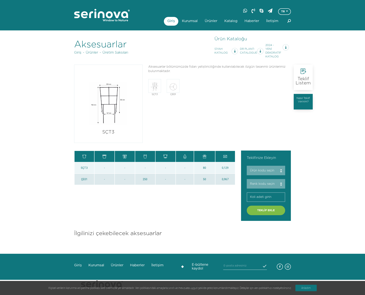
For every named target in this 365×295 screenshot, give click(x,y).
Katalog (230, 21)
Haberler (251, 21)
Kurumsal (190, 21)
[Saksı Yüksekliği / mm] (125, 156)
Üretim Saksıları (115, 52)
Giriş (171, 21)
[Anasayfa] (102, 15)
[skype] (261, 10)
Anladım (306, 287)
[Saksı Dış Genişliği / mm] (145, 156)
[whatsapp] (245, 10)
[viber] (253, 10)
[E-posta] (270, 10)
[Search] (289, 21)
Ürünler (211, 21)
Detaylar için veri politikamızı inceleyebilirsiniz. (266, 287)
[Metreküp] (225, 156)
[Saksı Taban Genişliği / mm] (165, 156)
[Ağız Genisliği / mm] (104, 156)
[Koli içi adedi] (204, 156)
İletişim (272, 21)
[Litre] (185, 156)
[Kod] (84, 156)
